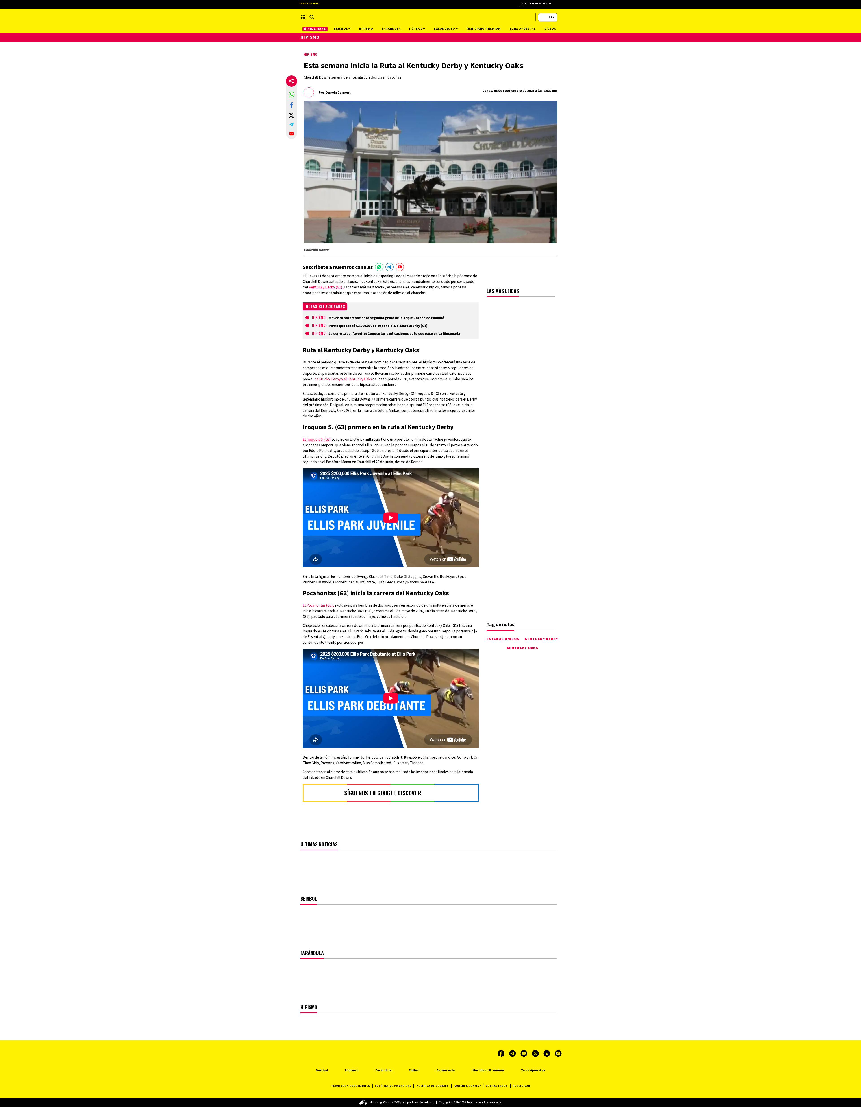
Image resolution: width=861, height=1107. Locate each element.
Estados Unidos (503, 638)
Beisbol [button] (341, 28)
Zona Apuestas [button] (522, 28)
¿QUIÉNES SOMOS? (467, 1085)
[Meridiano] (430, 17)
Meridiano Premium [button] (483, 28)
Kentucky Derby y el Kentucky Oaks (343, 378)
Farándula (384, 1070)
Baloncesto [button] (444, 28)
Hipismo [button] (366, 28)
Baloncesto (445, 1070)
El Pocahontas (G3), (319, 605)
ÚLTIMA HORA (315, 29)
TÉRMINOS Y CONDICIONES (350, 1085)
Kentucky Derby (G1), (326, 287)
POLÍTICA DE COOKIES (432, 1085)
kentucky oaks (522, 647)
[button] (291, 94)
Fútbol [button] (415, 28)
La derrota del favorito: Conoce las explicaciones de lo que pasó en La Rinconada (394, 333)
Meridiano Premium (488, 1070)
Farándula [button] (391, 28)
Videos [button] (550, 28)
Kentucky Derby (541, 638)
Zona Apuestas (533, 1070)
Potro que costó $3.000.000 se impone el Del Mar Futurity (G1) (378, 325)
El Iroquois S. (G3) (317, 439)
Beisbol (322, 1070)
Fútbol (414, 1070)
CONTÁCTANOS (497, 1085)
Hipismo (310, 54)
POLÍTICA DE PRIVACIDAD (393, 1085)
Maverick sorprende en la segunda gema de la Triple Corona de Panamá (386, 317)
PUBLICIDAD (521, 1085)
